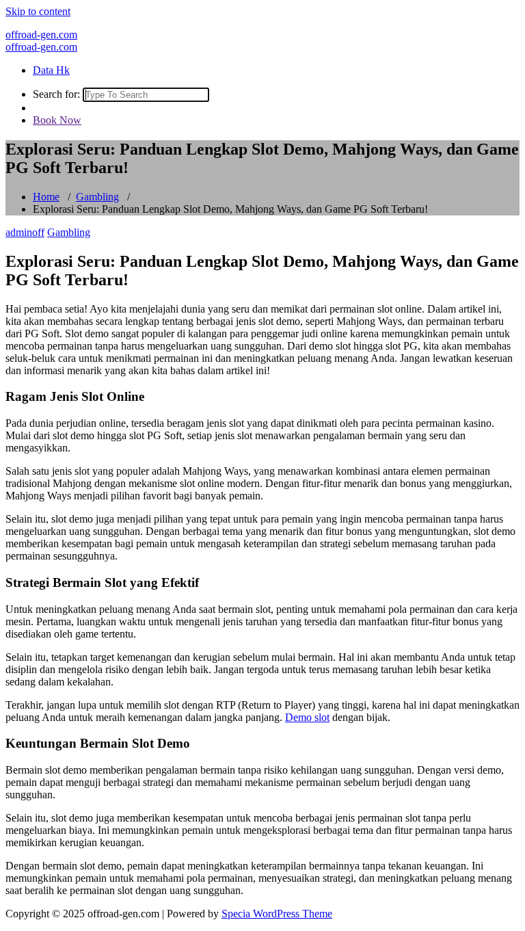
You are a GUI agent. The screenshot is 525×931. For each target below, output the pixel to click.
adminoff (24, 232)
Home (46, 196)
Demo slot (307, 717)
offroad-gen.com (41, 34)
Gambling (97, 196)
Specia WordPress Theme (276, 913)
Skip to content (37, 11)
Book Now (57, 120)
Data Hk (51, 70)
